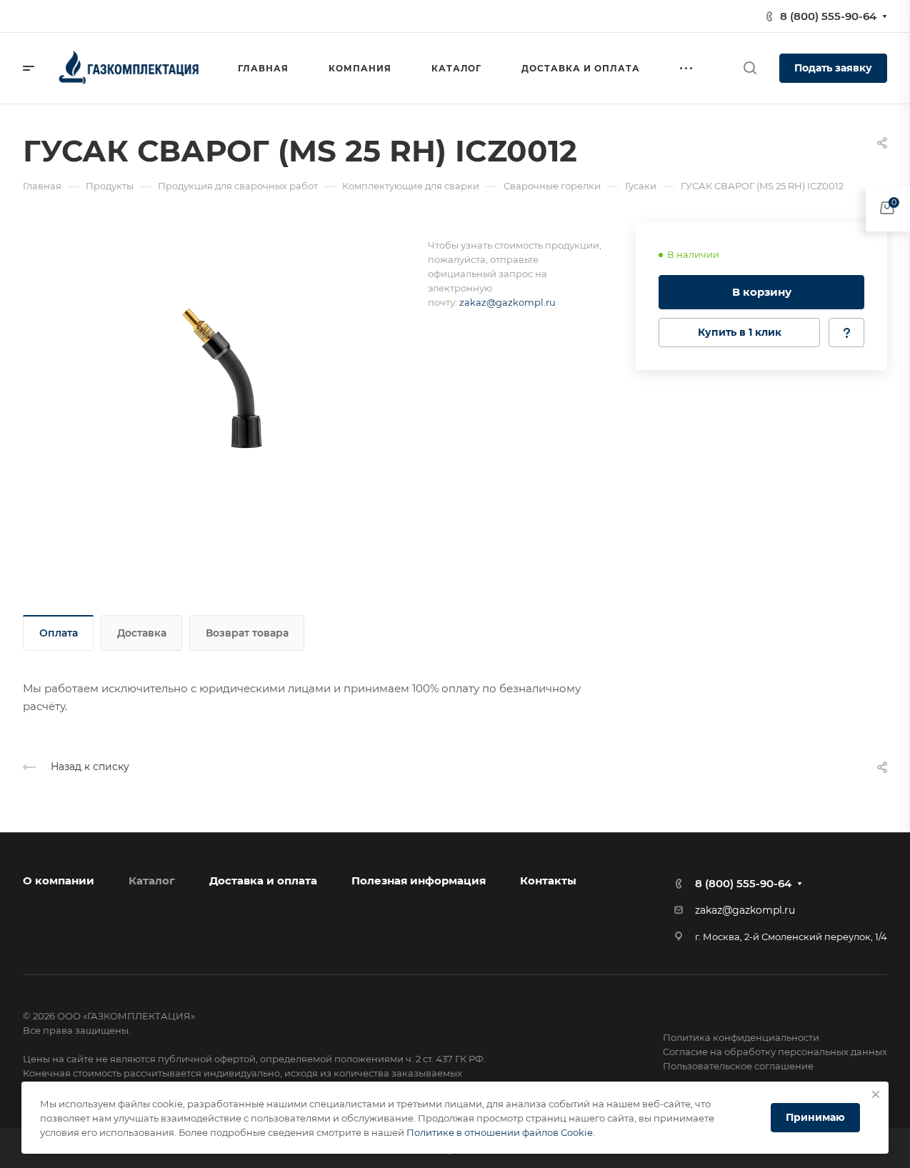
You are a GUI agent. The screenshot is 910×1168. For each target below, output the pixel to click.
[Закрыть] (876, 1094)
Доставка (141, 633)
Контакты (548, 880)
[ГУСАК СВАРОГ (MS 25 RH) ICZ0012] (225, 380)
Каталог (152, 880)
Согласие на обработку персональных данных (775, 1051)
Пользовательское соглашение (738, 1066)
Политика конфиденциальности (741, 1037)
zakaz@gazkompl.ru (507, 302)
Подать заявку (833, 67)
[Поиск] (749, 68)
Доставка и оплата (263, 880)
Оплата (58, 633)
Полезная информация (418, 880)
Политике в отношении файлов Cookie (499, 1132)
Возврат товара (247, 633)
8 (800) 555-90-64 (828, 16)
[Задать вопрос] (846, 332)
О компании (58, 880)
